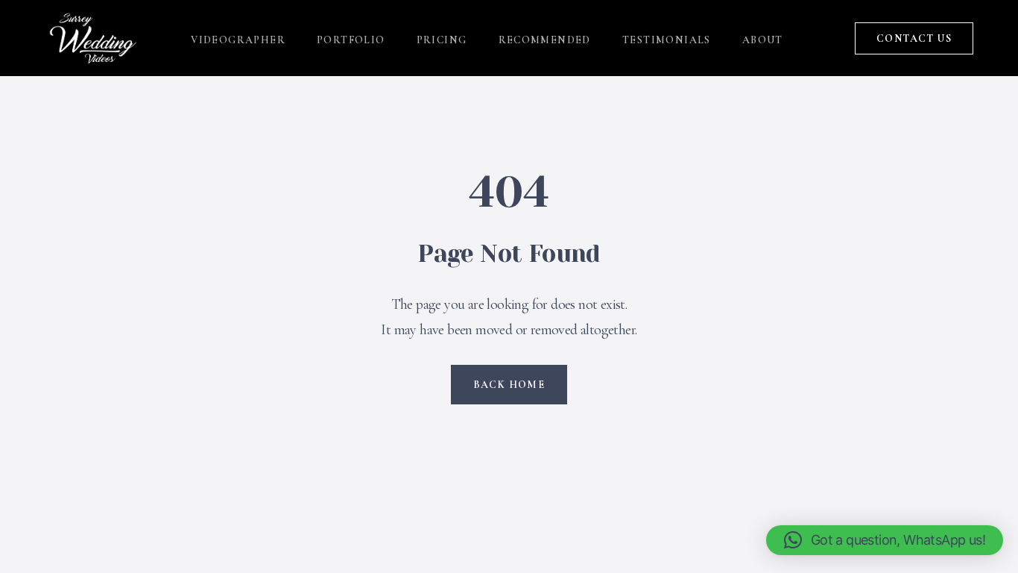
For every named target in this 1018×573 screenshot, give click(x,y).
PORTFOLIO (351, 40)
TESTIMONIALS (666, 40)
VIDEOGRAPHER (238, 40)
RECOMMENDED (545, 40)
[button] (884, 540)
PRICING (442, 40)
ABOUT (762, 40)
